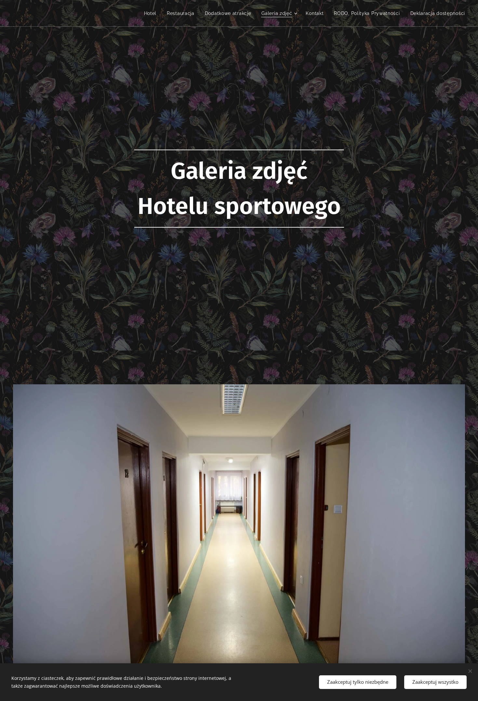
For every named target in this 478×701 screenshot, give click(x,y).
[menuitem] (152, 13)
